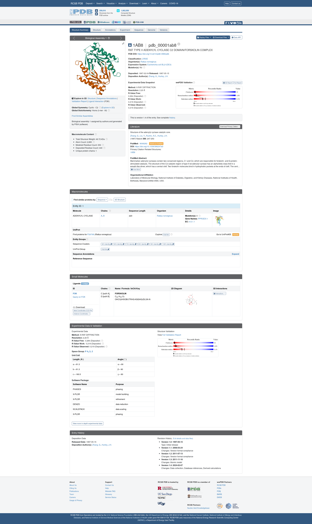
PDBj (219, 491)
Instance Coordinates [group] (81, 314)
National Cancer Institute (199, 515)
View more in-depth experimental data (87, 423)
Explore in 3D (108, 107)
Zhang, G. (153, 76)
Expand (235, 254)
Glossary (108, 494)
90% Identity (142, 244)
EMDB (219, 497)
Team (71, 494)
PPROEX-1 (203, 218)
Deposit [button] (89, 3)
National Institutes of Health (136, 517)
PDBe (219, 488)
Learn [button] (145, 3)
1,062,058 (125, 10)
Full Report (237, 83)
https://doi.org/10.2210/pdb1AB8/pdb (153, 53)
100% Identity (167, 244)
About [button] (154, 3)
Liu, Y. (142, 135)
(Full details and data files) (183, 438)
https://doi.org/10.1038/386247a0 (149, 146)
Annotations (110, 29)
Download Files (221, 37)
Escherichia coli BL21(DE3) (159, 64)
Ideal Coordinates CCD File (83, 310)
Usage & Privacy (75, 500)
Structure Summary (80, 29)
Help (227, 3)
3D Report (228, 83)
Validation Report (79, 101)
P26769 (90, 234)
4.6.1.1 (192, 221)
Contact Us (109, 485)
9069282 (143, 143)
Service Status (110, 497)
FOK (75, 293)
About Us (73, 485)
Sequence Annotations (107, 98)
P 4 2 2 (89, 351)
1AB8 (132, 152)
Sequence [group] (101, 199)
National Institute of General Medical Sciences (103, 517)
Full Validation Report (171, 334)
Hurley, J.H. (163, 76)
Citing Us (72, 488)
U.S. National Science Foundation (120, 515)
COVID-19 (173, 3)
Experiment (125, 29)
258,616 (102, 10)
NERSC (141, 520)
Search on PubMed (156, 143)
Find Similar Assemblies (82, 115)
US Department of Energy (159, 515)
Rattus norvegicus (148, 61)
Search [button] (99, 3)
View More (136, 169)
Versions (163, 29)
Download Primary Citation (229, 126)
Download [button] (134, 3)
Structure (97, 29)
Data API (237, 37)
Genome (151, 29)
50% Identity (118, 244)
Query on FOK (79, 296)
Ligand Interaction (96, 101)
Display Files (204, 37)
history (172, 117)
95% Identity (155, 244)
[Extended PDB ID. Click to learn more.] (178, 44)
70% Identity (130, 244)
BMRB (219, 494)
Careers (163, 3)
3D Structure (120, 199)
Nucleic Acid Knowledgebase (198, 508)
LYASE (145, 58)
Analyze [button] (122, 3)
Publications (74, 491)
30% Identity (106, 244)
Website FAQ (110, 491)
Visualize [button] (111, 3)
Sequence (138, 29)
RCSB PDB (77, 3)
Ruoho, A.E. (151, 135)
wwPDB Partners (224, 482)
